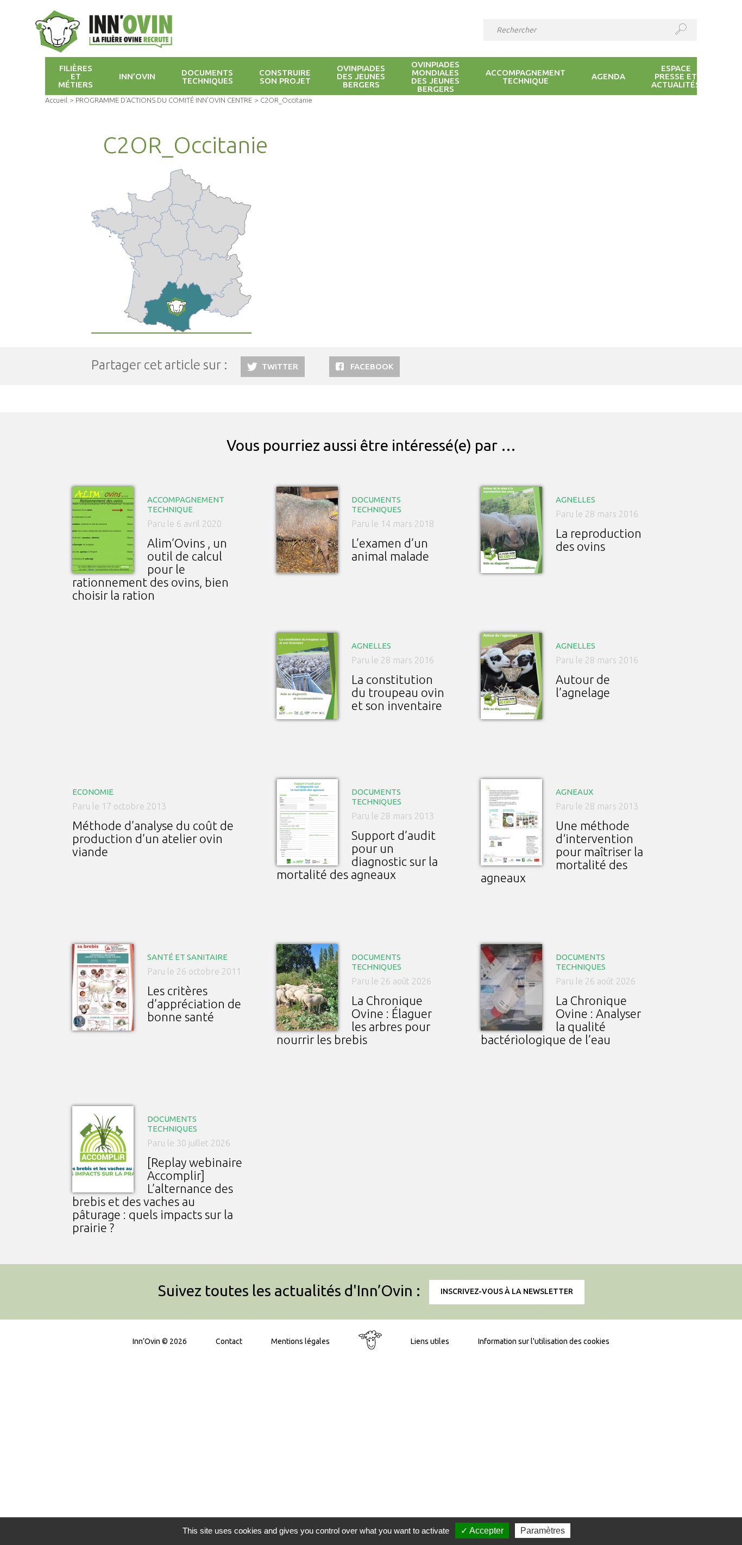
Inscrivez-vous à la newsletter (507, 1291)
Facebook (371, 366)
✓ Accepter (482, 1530)
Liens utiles (430, 1341)
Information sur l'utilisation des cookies (543, 1341)
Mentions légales (300, 1341)
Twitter (280, 366)
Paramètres (542, 1530)
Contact (229, 1341)
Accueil (56, 100)
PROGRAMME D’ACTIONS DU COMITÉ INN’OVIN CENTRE (164, 100)
